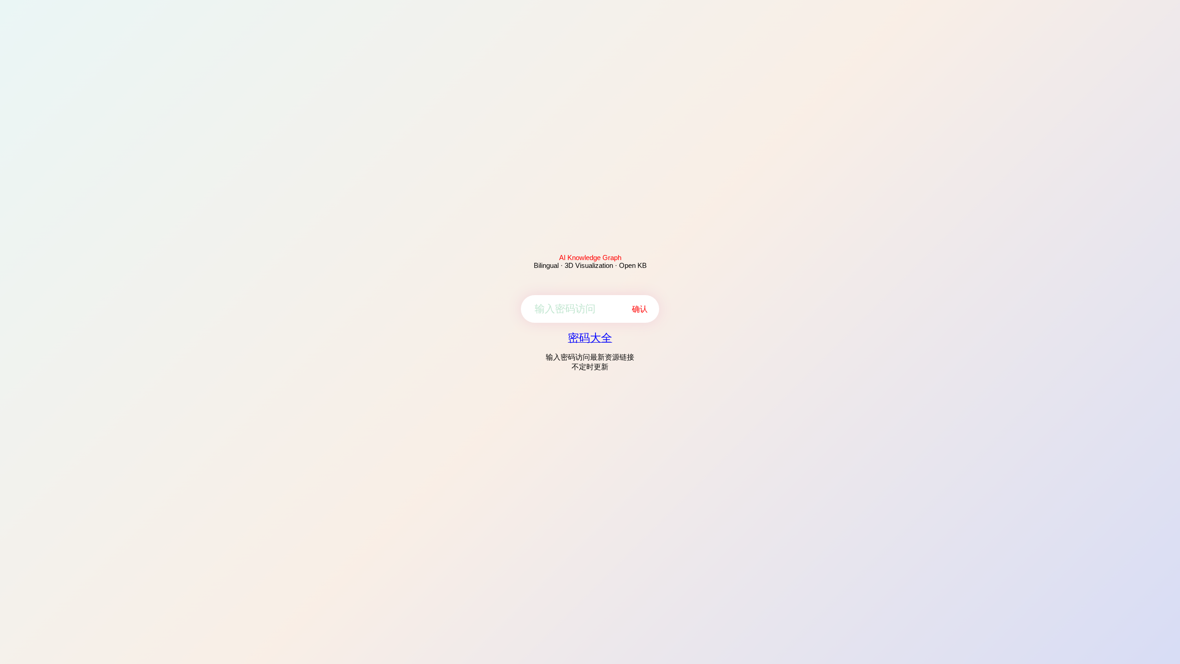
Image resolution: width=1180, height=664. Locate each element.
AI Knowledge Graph (590, 257)
